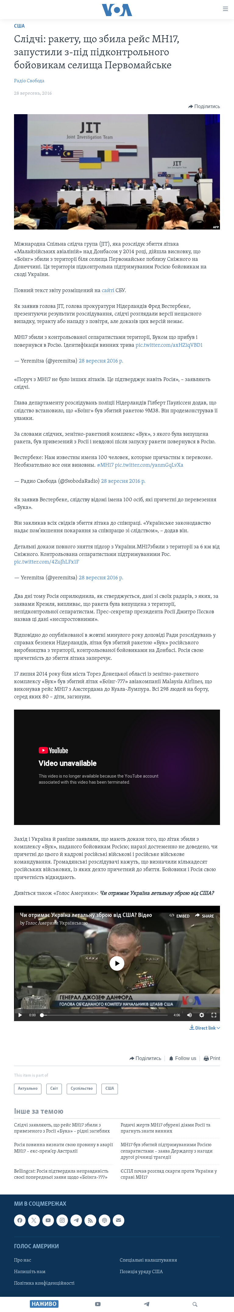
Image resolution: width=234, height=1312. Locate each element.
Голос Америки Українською (57, 923)
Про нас (22, 1260)
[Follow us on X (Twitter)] (34, 1220)
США (19, 26)
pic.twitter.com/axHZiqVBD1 (169, 345)
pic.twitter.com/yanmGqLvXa (149, 465)
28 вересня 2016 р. (101, 361)
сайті (108, 291)
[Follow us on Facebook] (20, 1220)
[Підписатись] (118, 1220)
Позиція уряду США (141, 1271)
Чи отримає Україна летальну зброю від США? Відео (86, 915)
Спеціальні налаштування (148, 1260)
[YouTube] (97, 1304)
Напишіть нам (29, 1271)
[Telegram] (146, 1304)
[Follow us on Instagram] (62, 1220)
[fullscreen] (214, 1015)
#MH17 (105, 465)
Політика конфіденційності (44, 1283)
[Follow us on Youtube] (48, 1220)
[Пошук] (195, 1304)
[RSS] (90, 1220)
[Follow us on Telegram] (76, 1220)
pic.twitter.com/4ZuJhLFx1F (46, 562)
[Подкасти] (104, 1220)
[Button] (204, 107)
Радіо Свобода (29, 81)
